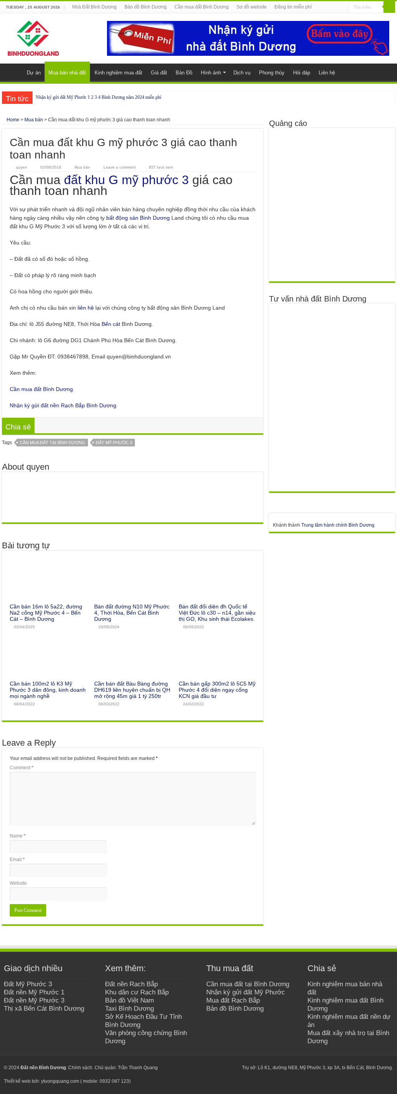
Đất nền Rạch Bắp (131, 984)
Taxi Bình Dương (129, 1008)
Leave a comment (120, 167)
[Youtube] (218, 1067)
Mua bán (33, 119)
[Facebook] (203, 1067)
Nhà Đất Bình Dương (94, 7)
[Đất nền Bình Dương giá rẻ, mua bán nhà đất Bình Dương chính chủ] (33, 37)
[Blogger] (225, 1067)
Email (17, 859)
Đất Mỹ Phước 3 (28, 984)
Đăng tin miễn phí (293, 7)
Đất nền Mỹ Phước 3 (34, 1000)
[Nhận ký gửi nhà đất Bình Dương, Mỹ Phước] (248, 38)
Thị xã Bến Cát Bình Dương (44, 1008)
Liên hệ (327, 73)
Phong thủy (272, 73)
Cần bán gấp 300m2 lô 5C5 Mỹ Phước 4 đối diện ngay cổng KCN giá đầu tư (217, 690)
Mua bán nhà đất (67, 73)
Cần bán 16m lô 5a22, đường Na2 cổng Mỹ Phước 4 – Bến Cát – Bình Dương (46, 612)
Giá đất (159, 73)
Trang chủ (12, 72)
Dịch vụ (241, 73)
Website (18, 883)
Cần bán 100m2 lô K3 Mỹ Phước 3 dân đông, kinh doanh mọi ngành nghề (48, 690)
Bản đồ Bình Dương (145, 7)
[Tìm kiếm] (389, 7)
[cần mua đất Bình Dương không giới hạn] (329, 204)
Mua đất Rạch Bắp (233, 1000)
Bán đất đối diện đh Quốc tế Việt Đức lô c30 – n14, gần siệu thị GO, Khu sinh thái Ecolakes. (217, 612)
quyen (21, 167)
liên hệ (86, 308)
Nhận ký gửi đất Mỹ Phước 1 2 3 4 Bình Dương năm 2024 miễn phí (98, 97)
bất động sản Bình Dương (138, 218)
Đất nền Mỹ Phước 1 (34, 992)
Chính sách (80, 1067)
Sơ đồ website (251, 7)
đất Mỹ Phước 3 (114, 442)
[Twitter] (210, 1067)
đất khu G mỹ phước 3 (126, 180)
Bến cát (111, 324)
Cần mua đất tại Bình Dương (52, 442)
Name (18, 836)
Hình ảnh (211, 73)
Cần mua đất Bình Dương (201, 7)
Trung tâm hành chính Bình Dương (338, 525)
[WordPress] (232, 1067)
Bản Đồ (184, 73)
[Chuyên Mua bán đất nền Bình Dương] (329, 397)
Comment (21, 767)
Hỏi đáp (301, 73)
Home (12, 119)
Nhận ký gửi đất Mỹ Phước (245, 992)
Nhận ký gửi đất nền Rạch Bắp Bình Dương (63, 405)
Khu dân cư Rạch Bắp (137, 992)
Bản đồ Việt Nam (129, 1000)
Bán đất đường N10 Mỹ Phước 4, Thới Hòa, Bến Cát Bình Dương (131, 612)
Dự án (34, 73)
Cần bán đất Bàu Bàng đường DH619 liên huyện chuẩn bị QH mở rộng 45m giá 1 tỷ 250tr (132, 690)
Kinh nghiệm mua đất (118, 73)
